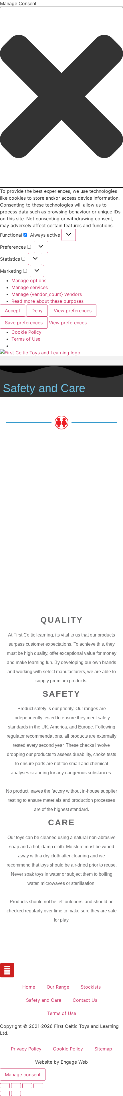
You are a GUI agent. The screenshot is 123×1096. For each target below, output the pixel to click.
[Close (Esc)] (38, 1085)
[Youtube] (7, 970)
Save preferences (24, 322)
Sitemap (103, 1049)
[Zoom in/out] (5, 1085)
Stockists (91, 987)
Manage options (28, 280)
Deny (37, 310)
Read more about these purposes (47, 301)
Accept (12, 310)
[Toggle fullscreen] (16, 1085)
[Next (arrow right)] (16, 1093)
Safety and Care (43, 1000)
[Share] (27, 1085)
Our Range (58, 987)
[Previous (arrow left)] (5, 1093)
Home (28, 987)
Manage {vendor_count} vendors (46, 294)
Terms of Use (25, 339)
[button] (61, 97)
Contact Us (85, 1000)
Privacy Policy (26, 1049)
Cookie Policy (26, 332)
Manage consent (23, 1074)
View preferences (73, 310)
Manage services (29, 287)
